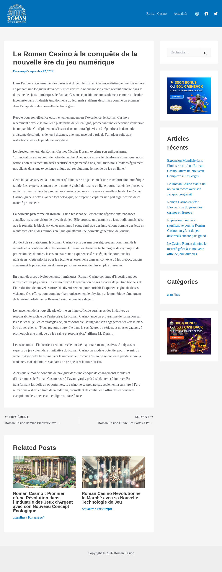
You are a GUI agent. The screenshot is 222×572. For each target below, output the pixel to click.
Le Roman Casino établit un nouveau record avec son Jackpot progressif (186, 189)
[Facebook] (206, 14)
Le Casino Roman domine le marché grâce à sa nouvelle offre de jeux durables (186, 249)
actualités (19, 517)
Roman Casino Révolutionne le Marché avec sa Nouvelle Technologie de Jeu (111, 497)
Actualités (180, 13)
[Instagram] (197, 14)
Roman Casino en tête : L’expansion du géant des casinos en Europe (184, 207)
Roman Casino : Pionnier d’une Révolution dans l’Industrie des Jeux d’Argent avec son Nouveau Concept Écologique (43, 502)
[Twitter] (216, 14)
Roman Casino (156, 13)
